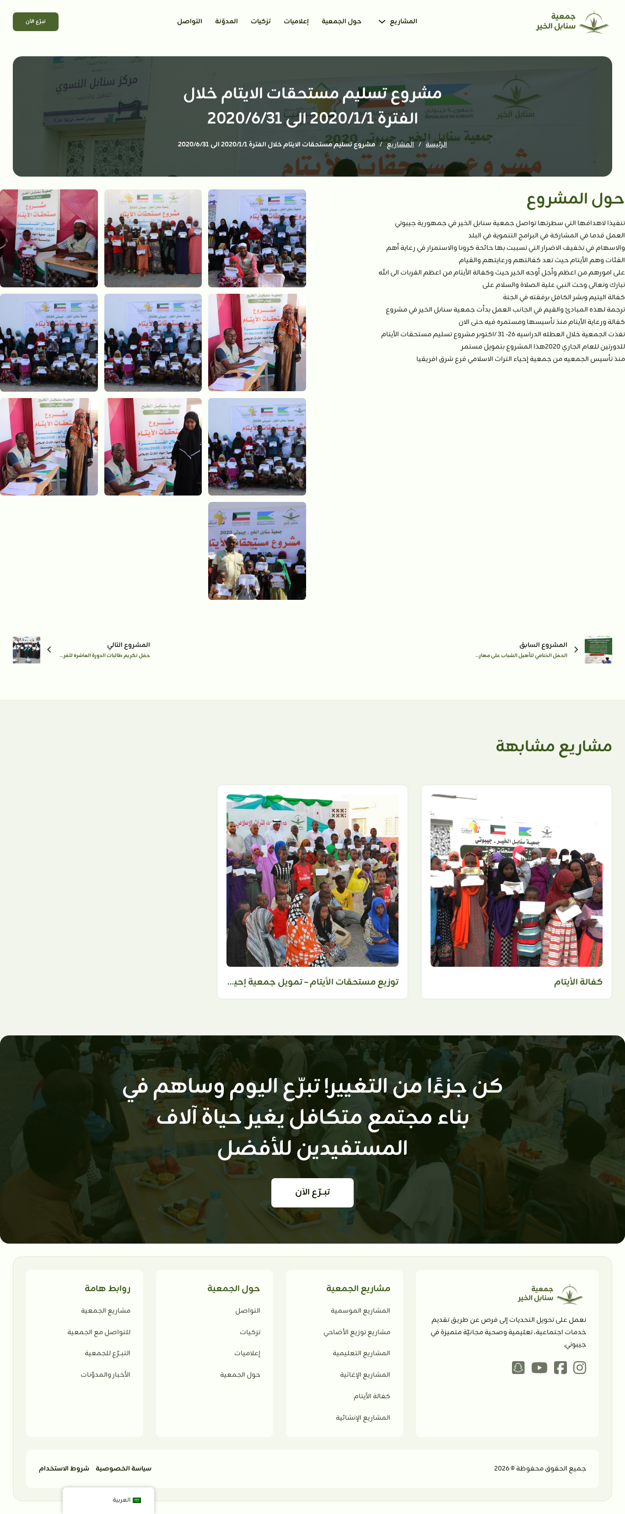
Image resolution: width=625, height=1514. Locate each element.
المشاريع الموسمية (360, 1311)
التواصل (189, 21)
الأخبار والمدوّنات (105, 1375)
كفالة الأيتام (372, 1396)
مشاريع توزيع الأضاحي (356, 1332)
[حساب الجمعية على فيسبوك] (560, 1369)
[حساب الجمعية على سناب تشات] (518, 1369)
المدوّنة (226, 21)
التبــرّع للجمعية (107, 1353)
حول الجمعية (341, 21)
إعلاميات (296, 21)
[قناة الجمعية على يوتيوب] (539, 1369)
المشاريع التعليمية (361, 1353)
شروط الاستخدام (64, 1469)
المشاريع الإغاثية (365, 1375)
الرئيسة (436, 145)
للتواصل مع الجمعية (98, 1332)
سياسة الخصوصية (123, 1469)
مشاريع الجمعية (105, 1311)
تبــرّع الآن (36, 21)
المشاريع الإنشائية (363, 1418)
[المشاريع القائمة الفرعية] (382, 21)
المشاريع (403, 21)
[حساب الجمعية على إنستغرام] (579, 1369)
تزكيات (261, 21)
